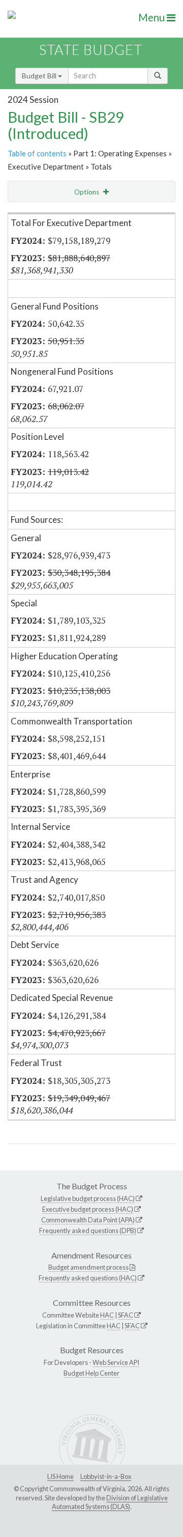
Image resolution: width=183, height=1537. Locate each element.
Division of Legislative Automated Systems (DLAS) (110, 1502)
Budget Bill (40, 75)
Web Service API (116, 1362)
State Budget (90, 49)
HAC (107, 1315)
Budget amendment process (88, 1267)
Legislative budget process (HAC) (88, 1198)
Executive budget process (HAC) (87, 1209)
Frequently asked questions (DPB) (87, 1230)
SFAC (125, 1315)
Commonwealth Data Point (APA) (88, 1220)
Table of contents (37, 153)
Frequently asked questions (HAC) (88, 1278)
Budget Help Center (91, 1373)
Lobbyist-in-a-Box (105, 1476)
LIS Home (60, 1476)
